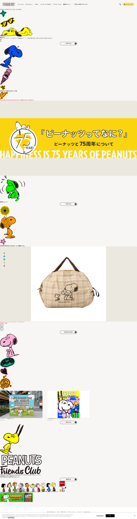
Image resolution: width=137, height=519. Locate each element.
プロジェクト (81, 4)
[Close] (134, 515)
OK (110, 515)
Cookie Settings (100, 515)
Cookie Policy (11, 517)
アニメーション (57, 4)
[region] (68, 516)
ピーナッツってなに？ (46, 4)
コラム (36, 4)
